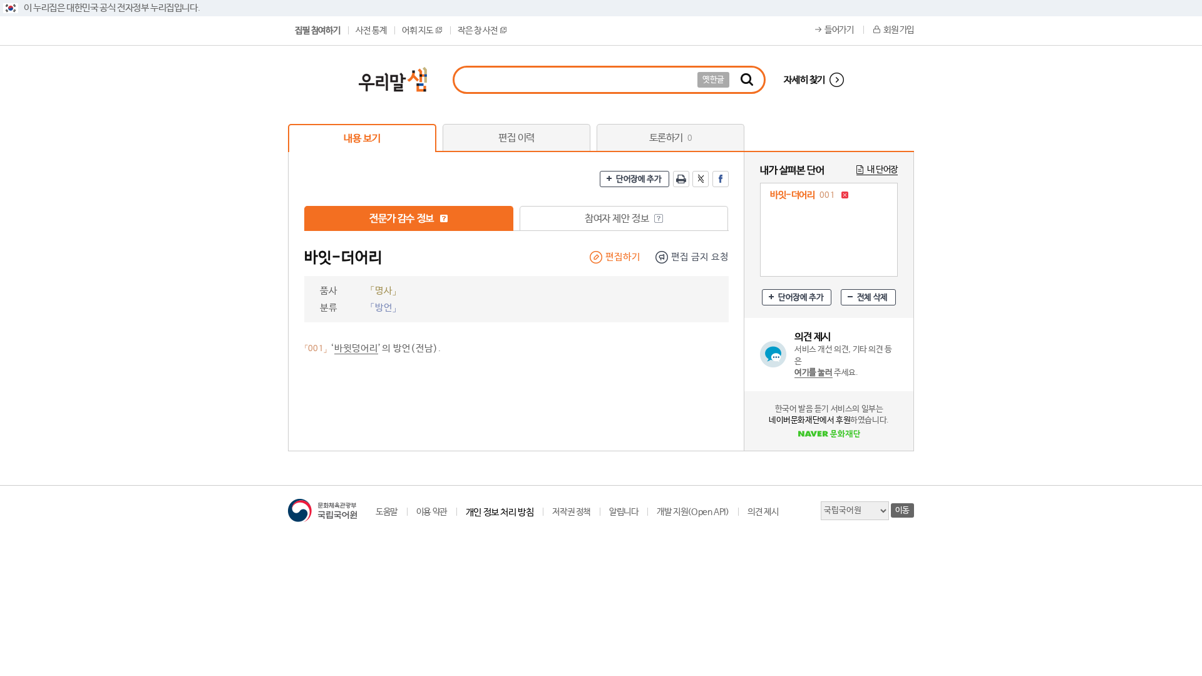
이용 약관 (431, 512)
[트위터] (700, 179)
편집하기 (622, 257)
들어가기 (838, 30)
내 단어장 (882, 170)
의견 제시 (762, 512)
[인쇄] (681, 179)
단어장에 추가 (638, 179)
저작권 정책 (571, 512)
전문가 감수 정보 (402, 219)
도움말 (387, 512)
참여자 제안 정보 (618, 219)
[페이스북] (720, 179)
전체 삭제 (872, 297)
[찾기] (747, 80)
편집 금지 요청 (700, 257)
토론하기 (670, 138)
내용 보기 (362, 139)
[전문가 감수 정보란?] (443, 218)
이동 (902, 510)
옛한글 (713, 79)
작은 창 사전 (477, 31)
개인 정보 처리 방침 (500, 512)
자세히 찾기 (804, 79)
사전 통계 (371, 31)
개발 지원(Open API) (693, 512)
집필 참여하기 (317, 31)
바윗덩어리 (356, 348)
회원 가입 (898, 30)
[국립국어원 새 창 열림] (322, 510)
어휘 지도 (417, 31)
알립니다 (623, 512)
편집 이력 (516, 138)
